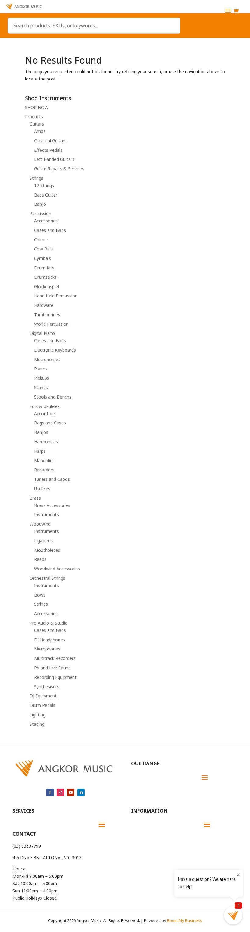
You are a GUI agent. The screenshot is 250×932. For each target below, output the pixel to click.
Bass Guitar (45, 195)
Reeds (40, 559)
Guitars (37, 124)
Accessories (46, 221)
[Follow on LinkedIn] (81, 792)
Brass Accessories (52, 505)
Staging (37, 724)
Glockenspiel (46, 286)
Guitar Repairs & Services (59, 169)
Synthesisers (46, 686)
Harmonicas (46, 442)
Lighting (37, 715)
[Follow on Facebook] (50, 792)
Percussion (40, 213)
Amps (39, 131)
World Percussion (51, 324)
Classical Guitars (50, 141)
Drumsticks (45, 277)
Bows (39, 595)
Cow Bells (44, 249)
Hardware (43, 305)
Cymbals (42, 258)
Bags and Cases (50, 423)
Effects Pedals (48, 150)
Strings (36, 178)
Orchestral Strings (47, 578)
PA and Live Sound (52, 668)
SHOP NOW (36, 107)
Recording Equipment (55, 677)
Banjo (40, 204)
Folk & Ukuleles (45, 406)
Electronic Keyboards (55, 350)
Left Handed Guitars (54, 159)
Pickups (41, 378)
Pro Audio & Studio (49, 623)
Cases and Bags (50, 230)
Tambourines (47, 314)
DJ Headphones (49, 640)
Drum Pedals (42, 705)
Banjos (41, 432)
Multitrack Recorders (55, 658)
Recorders (44, 470)
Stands (41, 387)
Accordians (45, 413)
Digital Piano (42, 333)
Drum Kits (44, 268)
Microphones (47, 649)
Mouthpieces (47, 550)
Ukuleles (42, 488)
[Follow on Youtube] (70, 792)
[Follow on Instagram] (60, 792)
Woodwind (40, 524)
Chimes (41, 240)
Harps (40, 451)
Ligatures (43, 541)
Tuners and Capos (52, 479)
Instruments (46, 514)
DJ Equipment (43, 696)
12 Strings (44, 185)
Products (34, 116)
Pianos (41, 369)
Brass (35, 498)
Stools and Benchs (52, 397)
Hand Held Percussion (55, 296)
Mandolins (44, 460)
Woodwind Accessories (57, 569)
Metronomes (47, 359)
